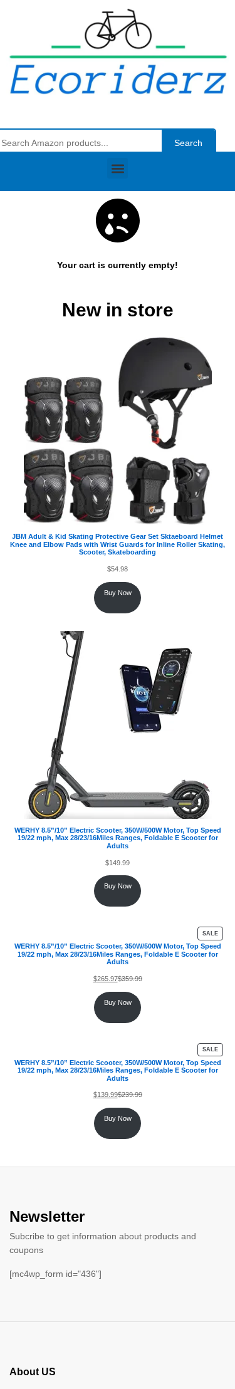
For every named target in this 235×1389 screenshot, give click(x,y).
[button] (117, 168)
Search (188, 143)
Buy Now (118, 592)
